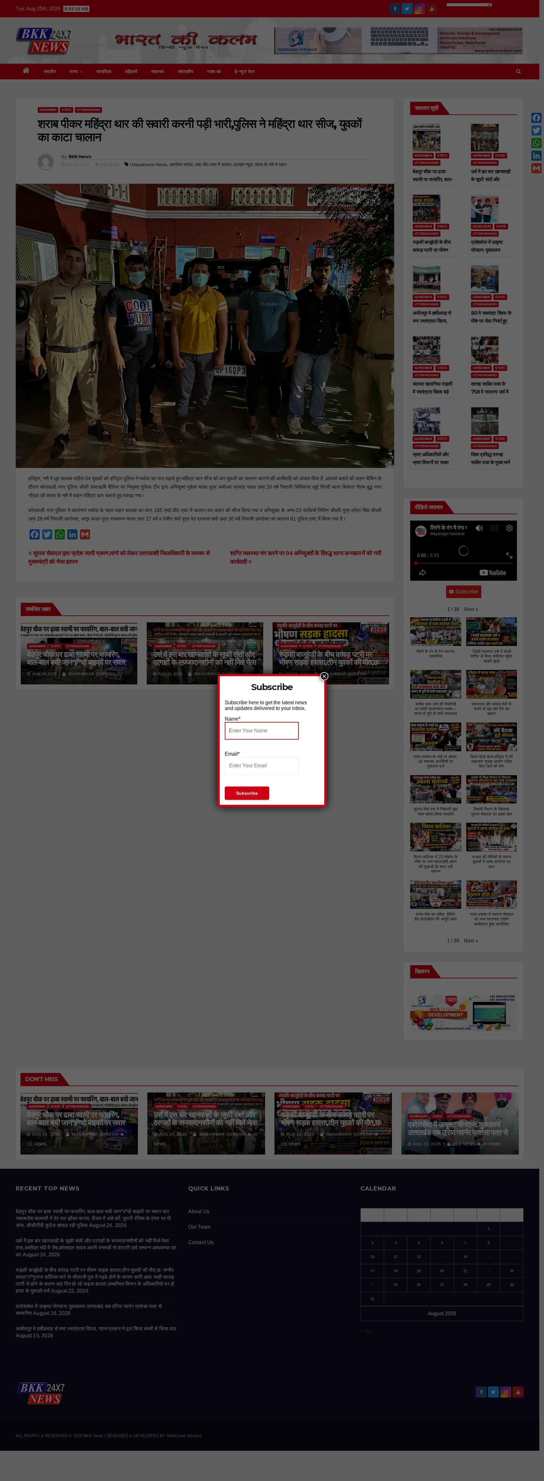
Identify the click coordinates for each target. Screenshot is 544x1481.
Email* (232, 754)
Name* (232, 719)
